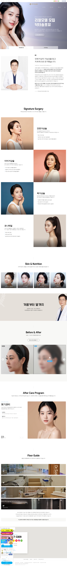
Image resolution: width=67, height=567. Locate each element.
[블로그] (58, 1)
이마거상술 (28, 7)
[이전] (3, 359)
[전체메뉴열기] (65, 7)
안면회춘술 (46, 47)
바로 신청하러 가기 (39, 35)
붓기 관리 (51, 7)
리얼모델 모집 (21, 47)
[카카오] (54, 1)
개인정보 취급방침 (25, 559)
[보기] (9, 560)
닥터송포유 (5, 7)
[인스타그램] (57, 1)
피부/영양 (43, 7)
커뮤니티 (59, 7)
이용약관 (31, 559)
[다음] (64, 359)
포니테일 (36, 7)
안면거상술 (13, 7)
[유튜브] (55, 1)
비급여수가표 (35, 559)
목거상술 (20, 7)
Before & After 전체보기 (33, 340)
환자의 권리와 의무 (41, 559)
